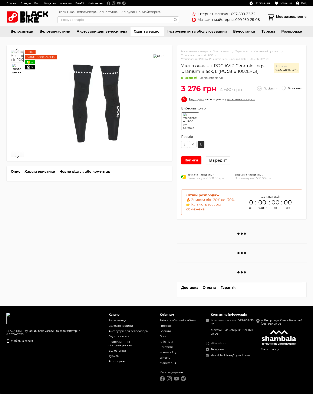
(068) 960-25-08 (271, 323)
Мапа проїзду (270, 349)
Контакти (66, 3)
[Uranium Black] (190, 121)
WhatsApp (218, 343)
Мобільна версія (21, 340)
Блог (37, 3)
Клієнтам (50, 3)
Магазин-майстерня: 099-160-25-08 (229, 20)
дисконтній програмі (241, 99)
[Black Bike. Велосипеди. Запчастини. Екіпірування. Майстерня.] (27, 318)
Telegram (217, 349)
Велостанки (244, 31)
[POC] (158, 56)
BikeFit (79, 3)
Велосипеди (22, 31)
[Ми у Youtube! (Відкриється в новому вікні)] (119, 3)
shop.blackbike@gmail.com (230, 355)
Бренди (26, 3)
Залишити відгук (211, 77)
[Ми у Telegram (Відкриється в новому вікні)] (124, 3)
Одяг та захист (147, 31)
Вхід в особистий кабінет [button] (178, 320)
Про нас (11, 3)
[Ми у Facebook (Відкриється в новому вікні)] (108, 3)
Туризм (268, 31)
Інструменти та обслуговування (197, 31)
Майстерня (95, 3)
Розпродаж (291, 31)
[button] (196, 99)
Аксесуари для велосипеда (102, 31)
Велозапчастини (55, 31)
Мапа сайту (168, 352)
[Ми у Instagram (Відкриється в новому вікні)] (113, 3)
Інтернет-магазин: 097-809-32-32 (226, 14)
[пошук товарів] (175, 19)
